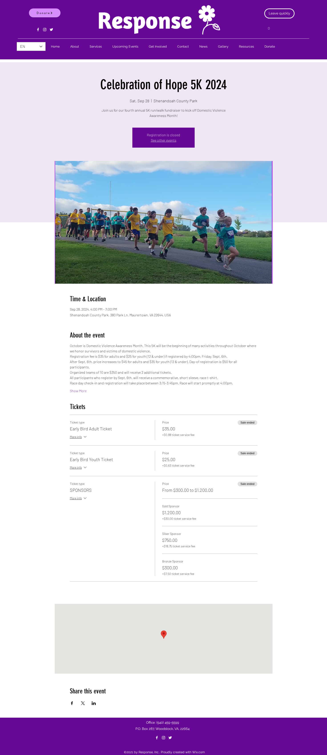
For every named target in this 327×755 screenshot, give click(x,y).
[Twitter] (51, 29)
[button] (268, 26)
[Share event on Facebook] (72, 703)
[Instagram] (44, 29)
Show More (78, 391)
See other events (163, 140)
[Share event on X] (83, 703)
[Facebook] (38, 29)
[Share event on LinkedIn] (94, 703)
